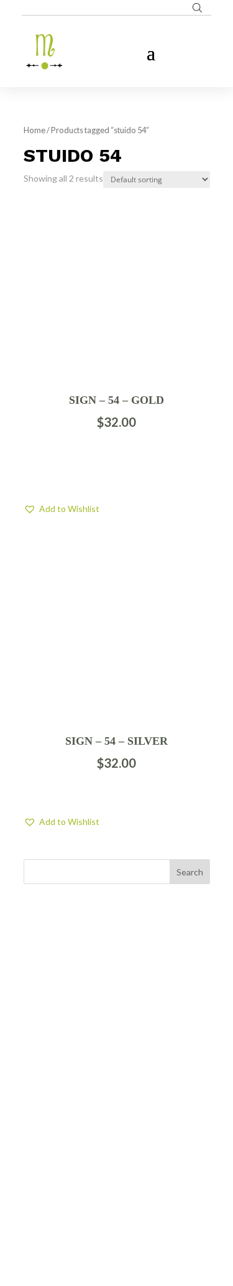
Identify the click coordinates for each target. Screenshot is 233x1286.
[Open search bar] (197, 7)
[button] (61, 508)
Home (34, 130)
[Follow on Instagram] (117, 1139)
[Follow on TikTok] (142, 1139)
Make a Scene (132, 1218)
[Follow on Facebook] (92, 1139)
